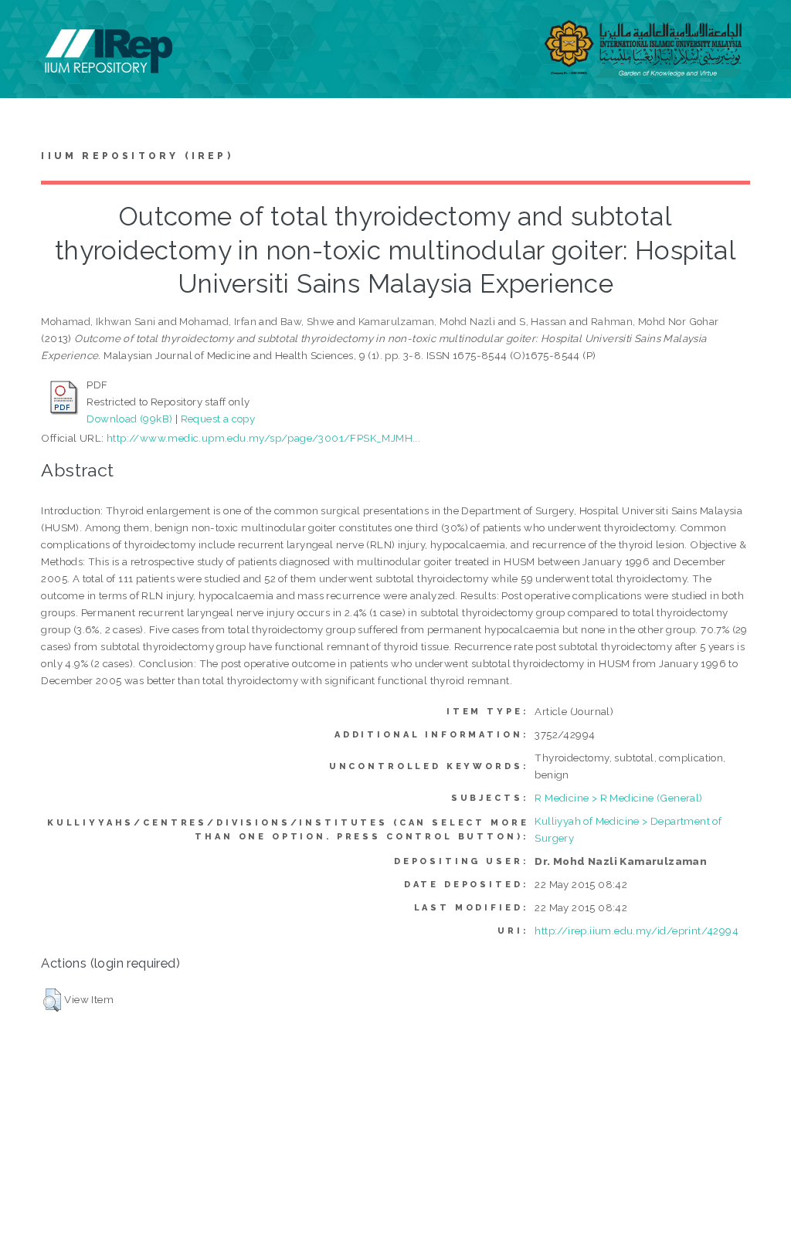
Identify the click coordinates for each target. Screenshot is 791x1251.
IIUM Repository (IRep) (137, 156)
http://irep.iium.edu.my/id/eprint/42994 (636, 930)
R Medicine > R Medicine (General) (618, 798)
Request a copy (218, 418)
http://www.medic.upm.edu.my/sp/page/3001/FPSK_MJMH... (263, 438)
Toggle (28, 29)
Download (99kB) (129, 418)
